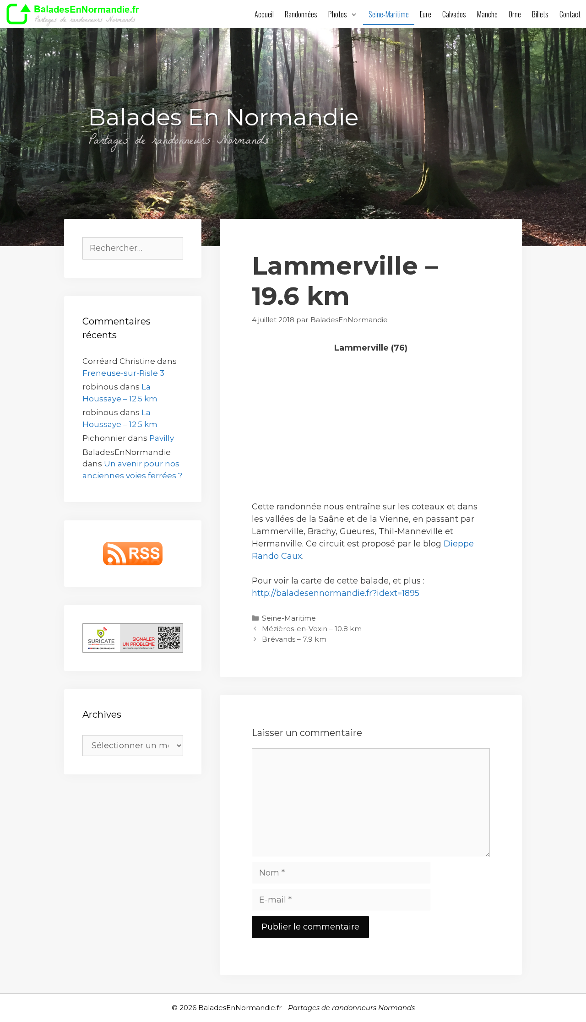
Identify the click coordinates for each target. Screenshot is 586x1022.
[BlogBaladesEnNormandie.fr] (75, 13)
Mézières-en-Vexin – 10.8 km (312, 628)
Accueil (264, 14)
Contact (570, 14)
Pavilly (161, 438)
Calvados (454, 14)
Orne (515, 14)
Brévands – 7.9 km (294, 639)
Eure (425, 14)
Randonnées (301, 14)
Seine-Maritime (389, 14)
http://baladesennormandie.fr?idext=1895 (335, 593)
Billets (540, 14)
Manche (487, 14)
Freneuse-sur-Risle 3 (123, 373)
